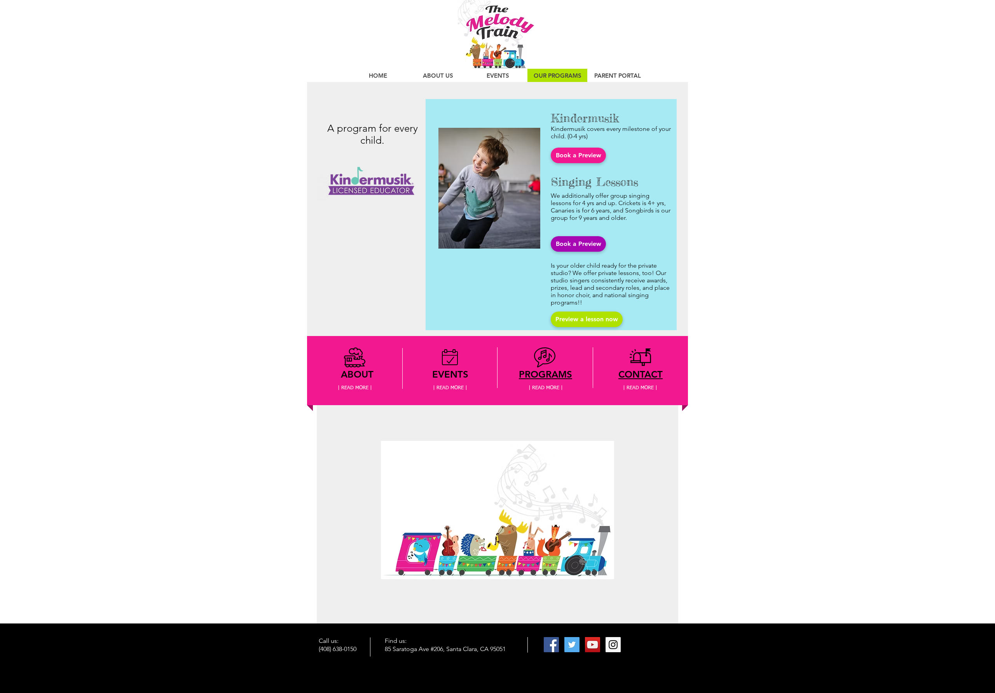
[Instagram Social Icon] (613, 644)
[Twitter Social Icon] (572, 644)
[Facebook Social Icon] (551, 644)
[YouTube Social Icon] (592, 644)
